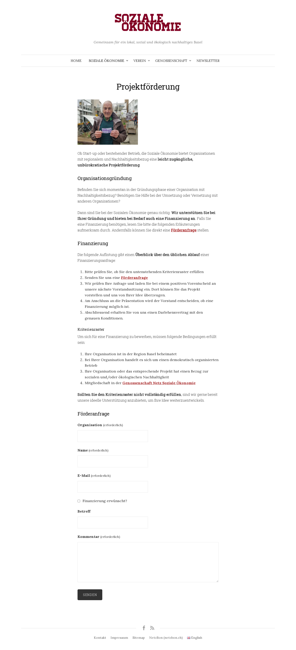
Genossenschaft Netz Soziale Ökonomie (159, 383)
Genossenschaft (171, 60)
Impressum (119, 638)
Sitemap (138, 638)
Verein (140, 60)
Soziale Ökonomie (106, 60)
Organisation (100, 425)
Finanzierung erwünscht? (105, 501)
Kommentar (99, 536)
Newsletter (208, 60)
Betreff (84, 511)
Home (76, 60)
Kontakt (100, 638)
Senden (90, 595)
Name (93, 450)
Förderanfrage (184, 230)
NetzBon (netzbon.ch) (166, 638)
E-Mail (94, 475)
